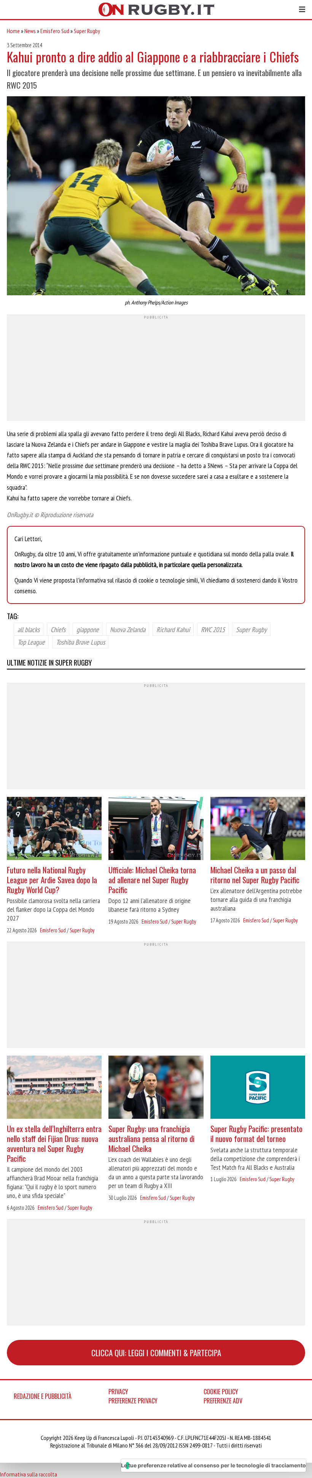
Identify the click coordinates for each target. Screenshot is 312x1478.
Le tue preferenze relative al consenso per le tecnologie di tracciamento (213, 1465)
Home (13, 31)
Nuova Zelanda (127, 629)
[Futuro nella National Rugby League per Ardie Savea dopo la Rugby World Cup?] (54, 829)
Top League (31, 641)
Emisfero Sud (54, 31)
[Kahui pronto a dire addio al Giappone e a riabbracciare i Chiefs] (156, 196)
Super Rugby (87, 31)
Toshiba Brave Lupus (80, 641)
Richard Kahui (173, 629)
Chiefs (58, 629)
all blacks (29, 629)
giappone (87, 629)
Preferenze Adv (223, 1400)
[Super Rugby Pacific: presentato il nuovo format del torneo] (257, 1088)
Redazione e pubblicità (43, 1396)
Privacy (118, 1391)
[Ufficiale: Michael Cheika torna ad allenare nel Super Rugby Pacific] (155, 829)
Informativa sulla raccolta (28, 1474)
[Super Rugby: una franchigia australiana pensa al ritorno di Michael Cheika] (155, 1088)
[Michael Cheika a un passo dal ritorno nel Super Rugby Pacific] (257, 829)
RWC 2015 (213, 629)
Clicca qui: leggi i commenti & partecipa (156, 1353)
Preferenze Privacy (133, 1400)
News (30, 31)
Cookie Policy (221, 1391)
